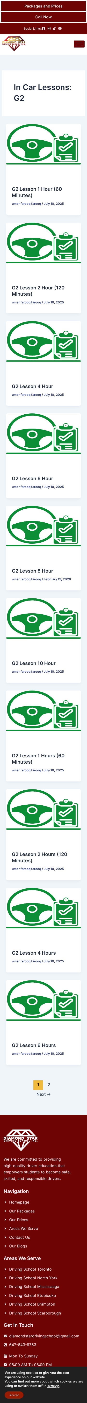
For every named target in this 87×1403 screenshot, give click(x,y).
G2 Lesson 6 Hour (32, 478)
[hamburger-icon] (79, 44)
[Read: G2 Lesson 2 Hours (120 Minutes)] (43, 816)
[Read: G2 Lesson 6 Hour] (43, 441)
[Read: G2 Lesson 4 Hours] (43, 915)
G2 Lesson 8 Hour (32, 571)
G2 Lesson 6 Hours (34, 1045)
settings (53, 1386)
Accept (14, 1395)
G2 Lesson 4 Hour (32, 386)
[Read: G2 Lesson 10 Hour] (43, 625)
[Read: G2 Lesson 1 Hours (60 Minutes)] (43, 718)
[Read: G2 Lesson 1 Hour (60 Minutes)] (43, 151)
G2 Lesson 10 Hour (34, 663)
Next (43, 1094)
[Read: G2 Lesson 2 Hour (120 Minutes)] (43, 250)
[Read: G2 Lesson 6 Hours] (43, 1008)
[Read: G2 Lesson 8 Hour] (43, 533)
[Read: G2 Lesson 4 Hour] (43, 348)
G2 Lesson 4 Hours (34, 953)
